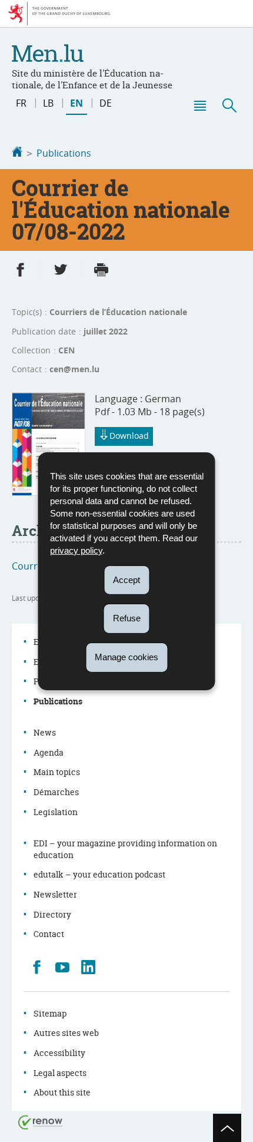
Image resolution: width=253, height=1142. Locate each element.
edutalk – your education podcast (99, 874)
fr (21, 103)
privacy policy (76, 550)
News (45, 732)
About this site (62, 1092)
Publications (63, 153)
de (105, 103)
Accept (126, 579)
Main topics (57, 771)
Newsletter (55, 894)
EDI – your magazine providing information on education (125, 849)
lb (48, 103)
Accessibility (59, 1052)
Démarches (56, 791)
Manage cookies (126, 657)
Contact (49, 933)
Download (129, 435)
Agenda (49, 752)
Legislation (56, 811)
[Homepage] (17, 153)
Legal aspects (60, 1072)
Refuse (127, 618)
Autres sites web (66, 1032)
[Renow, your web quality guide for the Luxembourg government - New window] (41, 1122)
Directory (52, 914)
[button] (199, 105)
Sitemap (50, 1013)
